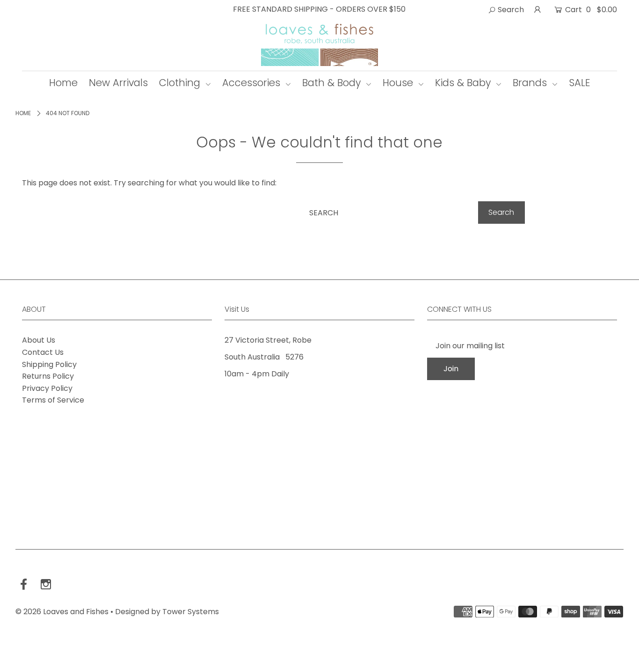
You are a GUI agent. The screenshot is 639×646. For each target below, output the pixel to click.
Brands (531, 82)
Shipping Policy (49, 364)
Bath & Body (332, 82)
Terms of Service (53, 400)
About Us (38, 340)
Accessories (252, 82)
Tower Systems (190, 611)
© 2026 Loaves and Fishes (62, 611)
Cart (590, 9)
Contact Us (43, 352)
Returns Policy (48, 376)
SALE (579, 82)
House (399, 82)
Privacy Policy (47, 388)
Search (510, 9)
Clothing (181, 82)
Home (63, 82)
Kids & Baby (464, 82)
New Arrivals (118, 82)
